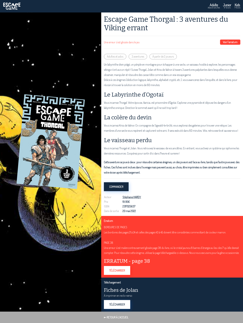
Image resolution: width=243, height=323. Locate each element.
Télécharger (117, 270)
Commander (116, 186)
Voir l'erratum (230, 42)
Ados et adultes (214, 6)
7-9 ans (237, 6)
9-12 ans (227, 6)
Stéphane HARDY (132, 197)
